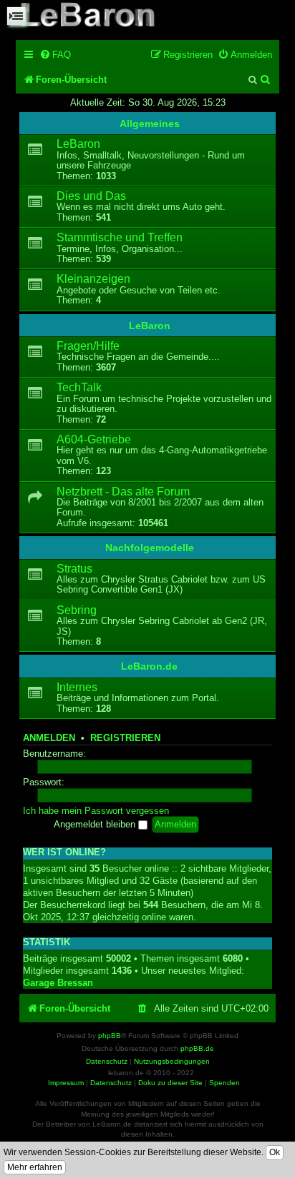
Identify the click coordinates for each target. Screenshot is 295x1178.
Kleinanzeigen (93, 279)
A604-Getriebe (94, 439)
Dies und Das (91, 196)
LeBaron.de (149, 666)
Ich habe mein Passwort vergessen (96, 811)
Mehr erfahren (34, 1167)
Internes (77, 687)
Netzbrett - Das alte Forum (123, 491)
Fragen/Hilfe (88, 346)
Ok (274, 1152)
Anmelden (49, 738)
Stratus (74, 569)
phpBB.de (197, 1048)
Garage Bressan (58, 982)
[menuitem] (55, 54)
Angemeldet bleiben (96, 825)
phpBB (109, 1035)
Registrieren (125, 738)
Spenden (224, 1083)
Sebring (77, 610)
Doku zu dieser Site (170, 1083)
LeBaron (78, 144)
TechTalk (79, 387)
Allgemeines (150, 123)
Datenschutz (111, 1083)
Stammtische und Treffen (120, 237)
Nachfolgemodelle (149, 547)
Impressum (66, 1083)
